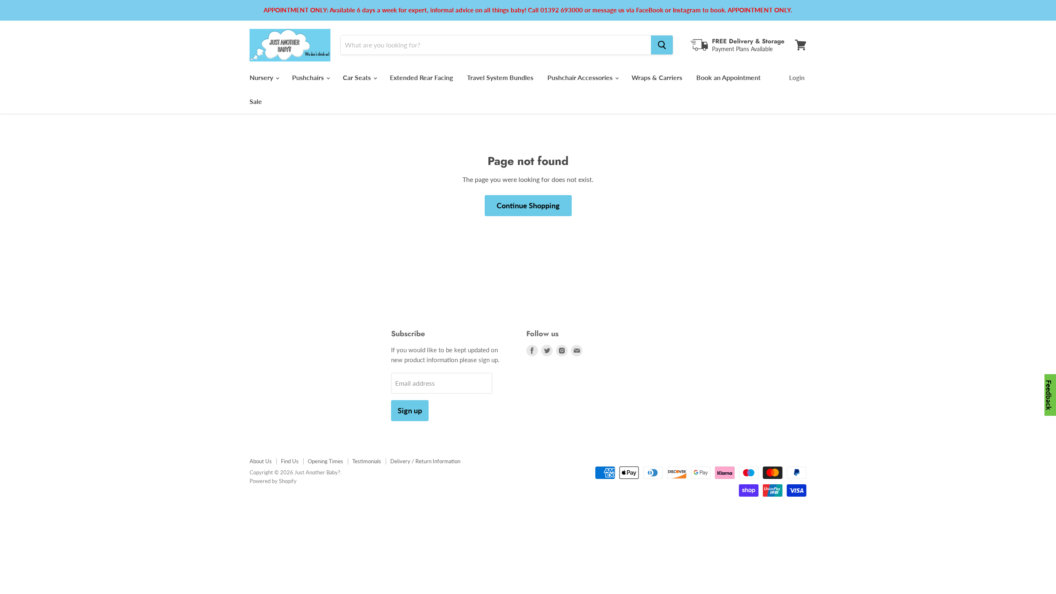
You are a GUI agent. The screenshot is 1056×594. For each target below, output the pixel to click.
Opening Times (325, 461)
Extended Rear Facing (421, 77)
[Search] (662, 44)
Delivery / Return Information (425, 461)
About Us (261, 461)
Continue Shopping (528, 205)
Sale (256, 101)
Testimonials (366, 461)
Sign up (410, 410)
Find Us (290, 461)
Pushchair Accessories (580, 77)
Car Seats (357, 77)
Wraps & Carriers (657, 77)
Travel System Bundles (500, 77)
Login (796, 77)
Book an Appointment (728, 77)
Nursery (262, 77)
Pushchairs (308, 77)
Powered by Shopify (273, 481)
